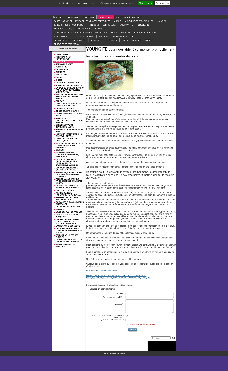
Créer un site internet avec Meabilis (114, 353)
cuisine (117, 21)
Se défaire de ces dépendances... (70, 40)
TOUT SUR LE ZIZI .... (63, 36)
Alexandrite (62, 75)
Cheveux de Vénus (65, 190)
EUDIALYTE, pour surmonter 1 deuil (69, 131)
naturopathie (126, 25)
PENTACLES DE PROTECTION (66, 44)
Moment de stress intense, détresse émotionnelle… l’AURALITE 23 (69, 174)
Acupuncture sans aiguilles (139, 21)
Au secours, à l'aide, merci (129, 17)
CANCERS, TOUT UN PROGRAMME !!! (69, 25)
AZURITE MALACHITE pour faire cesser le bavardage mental (69, 181)
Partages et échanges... (146, 33)
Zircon (59, 80)
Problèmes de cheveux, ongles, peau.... (67, 140)
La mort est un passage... (68, 83)
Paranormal (73, 17)
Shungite (60, 72)
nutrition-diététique (64, 29)
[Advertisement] (114, 7)
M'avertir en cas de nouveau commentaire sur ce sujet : (108, 316)
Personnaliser (162, 3)
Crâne (59, 77)
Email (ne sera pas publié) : (113, 297)
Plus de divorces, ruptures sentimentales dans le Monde (69, 97)
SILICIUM (60, 150)
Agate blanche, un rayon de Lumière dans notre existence (69, 145)
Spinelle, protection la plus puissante (68, 199)
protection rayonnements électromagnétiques (69, 105)
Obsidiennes (62, 70)
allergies (94, 25)
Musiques (136, 40)
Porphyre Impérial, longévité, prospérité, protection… (67, 155)
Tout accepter (145, 3)
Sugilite (60, 209)
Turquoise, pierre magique (69, 85)
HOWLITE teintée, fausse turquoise (68, 216)
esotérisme (88, 17)
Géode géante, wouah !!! (67, 111)
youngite (60, 62)
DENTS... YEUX (109, 25)
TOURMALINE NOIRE (64, 64)
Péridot (60, 101)
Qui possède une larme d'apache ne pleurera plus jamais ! (69, 231)
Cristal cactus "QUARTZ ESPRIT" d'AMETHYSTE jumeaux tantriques (67, 221)
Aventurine (61, 67)
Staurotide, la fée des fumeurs (67, 236)
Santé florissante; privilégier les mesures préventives (82, 21)
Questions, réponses (122, 36)
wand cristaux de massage (69, 212)
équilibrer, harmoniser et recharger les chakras (69, 241)
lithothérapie (105, 17)
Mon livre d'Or (98, 40)
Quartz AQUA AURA (65, 108)
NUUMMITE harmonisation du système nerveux (69, 135)
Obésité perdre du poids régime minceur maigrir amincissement (85, 33)
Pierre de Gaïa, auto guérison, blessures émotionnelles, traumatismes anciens (67, 162)
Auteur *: (120, 294)
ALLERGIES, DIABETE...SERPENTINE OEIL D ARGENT (69, 120)
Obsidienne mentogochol (68, 207)
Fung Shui (103, 36)
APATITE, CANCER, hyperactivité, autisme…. (68, 194)
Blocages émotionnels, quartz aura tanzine (67, 169)
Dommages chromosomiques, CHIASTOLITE (70, 203)
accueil (59, 17)
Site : (121, 301)
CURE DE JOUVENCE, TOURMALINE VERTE (65, 126)
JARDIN (125, 40)
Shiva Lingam (62, 54)
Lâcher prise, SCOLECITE (68, 226)
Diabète (149, 40)
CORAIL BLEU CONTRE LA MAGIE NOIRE (70, 115)
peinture (113, 40)
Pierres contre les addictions (65, 245)
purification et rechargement (63, 58)
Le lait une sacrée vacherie (92, 29)
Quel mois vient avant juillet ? (112, 320)
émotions (125, 33)
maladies (161, 21)
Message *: (119, 304)
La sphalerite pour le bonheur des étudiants (67, 187)
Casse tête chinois (85, 36)
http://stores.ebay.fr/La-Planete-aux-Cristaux (102, 270)
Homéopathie (143, 25)
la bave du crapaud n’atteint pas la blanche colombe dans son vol (70, 90)
